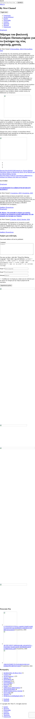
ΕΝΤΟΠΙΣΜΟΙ (8, 683)
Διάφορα (6, 678)
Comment (3, 242)
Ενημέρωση (7, 15)
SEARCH (20, 2)
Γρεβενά (6, 22)
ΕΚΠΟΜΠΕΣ (8, 679)
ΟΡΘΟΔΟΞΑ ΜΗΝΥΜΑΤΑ (12, 688)
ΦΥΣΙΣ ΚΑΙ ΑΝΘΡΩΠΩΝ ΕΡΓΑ (13, 696)
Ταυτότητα (7, 715)
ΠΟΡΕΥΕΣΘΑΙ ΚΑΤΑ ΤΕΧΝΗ (13, 691)
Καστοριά (6, 23)
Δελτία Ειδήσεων (9, 17)
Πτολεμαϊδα (7, 20)
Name (1, 268)
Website (2, 275)
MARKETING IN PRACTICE (13, 673)
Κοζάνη (6, 18)
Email (1, 272)
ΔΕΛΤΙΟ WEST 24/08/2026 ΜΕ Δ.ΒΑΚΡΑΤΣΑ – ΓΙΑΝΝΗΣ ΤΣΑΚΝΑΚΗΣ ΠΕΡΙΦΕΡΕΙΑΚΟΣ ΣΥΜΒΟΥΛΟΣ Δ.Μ (18, 647)
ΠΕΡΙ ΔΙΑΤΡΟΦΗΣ (9, 689)
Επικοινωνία (7, 27)
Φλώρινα (6, 25)
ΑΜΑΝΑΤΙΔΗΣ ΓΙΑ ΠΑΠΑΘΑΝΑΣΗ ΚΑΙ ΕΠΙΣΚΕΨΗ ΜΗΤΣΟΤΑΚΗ (16, 665)
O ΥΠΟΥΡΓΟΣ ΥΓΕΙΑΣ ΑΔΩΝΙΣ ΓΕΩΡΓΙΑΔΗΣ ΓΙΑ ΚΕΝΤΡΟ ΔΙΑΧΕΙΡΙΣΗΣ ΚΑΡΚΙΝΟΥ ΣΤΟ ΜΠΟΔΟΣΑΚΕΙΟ (18, 628)
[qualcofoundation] (17, 117)
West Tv (2, 4)
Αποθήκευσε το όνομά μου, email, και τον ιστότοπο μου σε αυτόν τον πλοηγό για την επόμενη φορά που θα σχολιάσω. (17, 280)
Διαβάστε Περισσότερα (6, 207)
